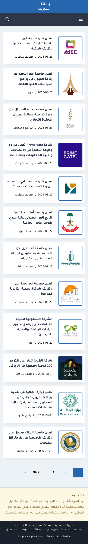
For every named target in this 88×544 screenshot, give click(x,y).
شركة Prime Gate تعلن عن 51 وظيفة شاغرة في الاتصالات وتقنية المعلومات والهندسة (30, 150)
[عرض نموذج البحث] (7, 19)
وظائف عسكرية (31, 530)
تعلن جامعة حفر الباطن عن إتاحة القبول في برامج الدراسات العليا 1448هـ (32, 79)
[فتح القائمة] (81, 19)
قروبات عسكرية (64, 525)
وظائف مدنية (26, 266)
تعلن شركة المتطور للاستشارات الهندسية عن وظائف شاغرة (32, 44)
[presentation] (70, 48)
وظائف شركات (24, 57)
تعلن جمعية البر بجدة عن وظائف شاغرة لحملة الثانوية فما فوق (30, 289)
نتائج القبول (26, 231)
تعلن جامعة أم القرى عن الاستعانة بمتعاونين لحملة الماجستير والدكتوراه (31, 254)
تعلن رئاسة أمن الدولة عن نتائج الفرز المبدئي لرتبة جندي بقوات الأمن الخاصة (30, 218)
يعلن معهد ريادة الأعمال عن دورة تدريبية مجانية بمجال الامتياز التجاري (30, 115)
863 (36, 472)
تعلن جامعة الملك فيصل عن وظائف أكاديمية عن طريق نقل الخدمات (29, 438)
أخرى (31, 92)
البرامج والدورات (23, 128)
